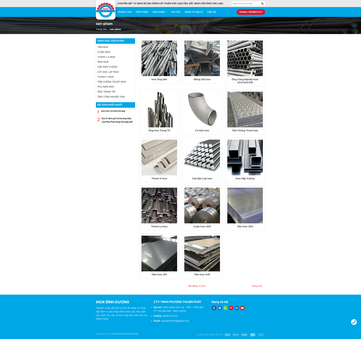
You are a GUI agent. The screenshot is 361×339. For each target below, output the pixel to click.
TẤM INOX (102, 47)
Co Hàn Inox (202, 130)
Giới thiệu (142, 12)
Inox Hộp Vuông (245, 178)
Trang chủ (124, 12)
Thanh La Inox (159, 226)
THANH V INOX (105, 76)
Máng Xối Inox (202, 79)
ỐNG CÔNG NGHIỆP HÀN (111, 96)
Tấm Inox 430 (202, 274)
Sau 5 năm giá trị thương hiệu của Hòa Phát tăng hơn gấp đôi (117, 120)
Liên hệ (211, 12)
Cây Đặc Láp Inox (202, 178)
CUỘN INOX (103, 52)
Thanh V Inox (159, 178)
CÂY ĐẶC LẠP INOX (108, 71)
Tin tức (176, 12)
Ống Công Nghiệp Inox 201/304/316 (245, 81)
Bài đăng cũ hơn (196, 286)
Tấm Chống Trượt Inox (245, 130)
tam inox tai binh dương (113, 111)
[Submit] (262, 3)
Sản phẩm (159, 12)
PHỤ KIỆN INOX (105, 86)
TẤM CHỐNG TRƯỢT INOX (111, 81)
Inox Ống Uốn (159, 79)
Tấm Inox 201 (159, 274)
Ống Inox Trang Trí (159, 130)
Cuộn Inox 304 (202, 226)
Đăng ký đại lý (194, 12)
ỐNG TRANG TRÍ (106, 91)
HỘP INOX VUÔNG (107, 66)
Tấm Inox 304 (245, 226)
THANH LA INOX (106, 56)
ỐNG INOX (103, 61)
